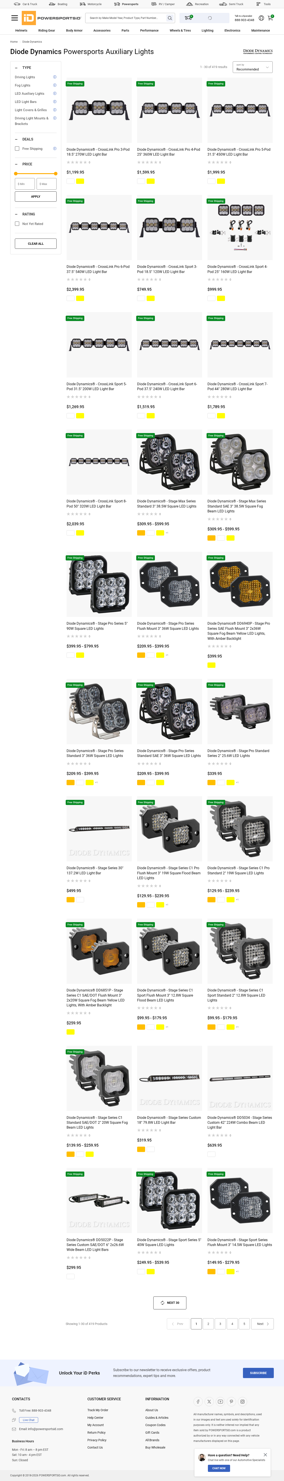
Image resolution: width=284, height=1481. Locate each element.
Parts (125, 30)
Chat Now (219, 1468)
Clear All (36, 243)
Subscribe (258, 1373)
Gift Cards (152, 1432)
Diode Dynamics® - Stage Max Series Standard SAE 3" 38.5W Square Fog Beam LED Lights (236, 506)
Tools (267, 4)
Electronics (232, 30)
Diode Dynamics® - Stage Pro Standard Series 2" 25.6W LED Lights (238, 753)
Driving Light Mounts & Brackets (31, 121)
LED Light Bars (26, 102)
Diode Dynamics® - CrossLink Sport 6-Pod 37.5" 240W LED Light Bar (167, 386)
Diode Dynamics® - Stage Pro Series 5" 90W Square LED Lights (97, 625)
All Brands (152, 1440)
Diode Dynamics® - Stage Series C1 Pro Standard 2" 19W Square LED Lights (238, 870)
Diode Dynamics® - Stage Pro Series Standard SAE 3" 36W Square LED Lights (169, 753)
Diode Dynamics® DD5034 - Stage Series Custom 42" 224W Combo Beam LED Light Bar (239, 1123)
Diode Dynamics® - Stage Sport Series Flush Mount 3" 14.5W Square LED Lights (239, 1242)
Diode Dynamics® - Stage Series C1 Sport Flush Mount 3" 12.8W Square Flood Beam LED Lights (165, 995)
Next (260, 1324)
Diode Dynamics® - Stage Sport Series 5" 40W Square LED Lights (169, 1242)
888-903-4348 (244, 20)
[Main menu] (14, 18)
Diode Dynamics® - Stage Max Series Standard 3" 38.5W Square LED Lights (166, 503)
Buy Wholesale (155, 1447)
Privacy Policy (96, 1440)
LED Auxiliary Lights (29, 94)
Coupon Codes (155, 1425)
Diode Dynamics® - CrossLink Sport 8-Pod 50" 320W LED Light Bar (96, 503)
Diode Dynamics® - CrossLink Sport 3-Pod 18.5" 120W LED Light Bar (167, 269)
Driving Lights (25, 77)
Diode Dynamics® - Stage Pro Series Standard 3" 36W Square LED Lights (95, 753)
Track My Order (97, 1410)
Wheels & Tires (180, 30)
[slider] (16, 173)
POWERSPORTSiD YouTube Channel (220, 1401)
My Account (95, 1425)
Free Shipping (32, 149)
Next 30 (173, 1302)
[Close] (265, 1454)
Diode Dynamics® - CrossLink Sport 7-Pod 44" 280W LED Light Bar (237, 386)
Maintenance (260, 30)
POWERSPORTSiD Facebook (198, 1401)
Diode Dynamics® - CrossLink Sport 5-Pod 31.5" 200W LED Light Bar (96, 386)
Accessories (101, 30)
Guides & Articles (156, 1417)
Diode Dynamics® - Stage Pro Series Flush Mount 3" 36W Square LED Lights (168, 625)
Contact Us (95, 1447)
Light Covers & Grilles (31, 110)
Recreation (202, 4)
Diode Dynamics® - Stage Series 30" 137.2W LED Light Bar (95, 870)
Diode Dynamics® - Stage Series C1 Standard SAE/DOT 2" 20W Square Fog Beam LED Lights (97, 1123)
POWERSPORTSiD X (209, 1401)
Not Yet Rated (32, 224)
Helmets (21, 30)
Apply (35, 196)
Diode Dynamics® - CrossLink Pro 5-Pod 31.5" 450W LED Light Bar (238, 152)
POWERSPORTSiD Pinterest (231, 1401)
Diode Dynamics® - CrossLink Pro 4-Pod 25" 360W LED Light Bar (168, 152)
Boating (62, 4)
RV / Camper (167, 4)
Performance (149, 30)
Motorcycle (95, 4)
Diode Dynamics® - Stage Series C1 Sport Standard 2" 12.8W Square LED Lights (236, 995)
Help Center (95, 1417)
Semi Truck (236, 4)
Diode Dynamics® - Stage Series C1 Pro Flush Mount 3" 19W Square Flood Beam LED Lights (169, 873)
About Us (151, 1410)
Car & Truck (30, 4)
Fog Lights (22, 85)
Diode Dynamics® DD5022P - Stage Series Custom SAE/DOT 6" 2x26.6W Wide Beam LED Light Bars (95, 1245)
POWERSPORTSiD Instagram (242, 1401)
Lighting (207, 30)
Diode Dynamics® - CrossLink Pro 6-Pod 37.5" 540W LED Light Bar (98, 269)
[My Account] (261, 18)
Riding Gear (46, 30)
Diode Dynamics (32, 41)
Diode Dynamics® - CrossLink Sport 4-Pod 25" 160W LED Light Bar (237, 269)
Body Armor (74, 30)
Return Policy (96, 1432)
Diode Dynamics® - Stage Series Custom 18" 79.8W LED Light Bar (169, 1120)
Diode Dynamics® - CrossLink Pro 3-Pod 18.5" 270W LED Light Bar (98, 152)
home (14, 41)
